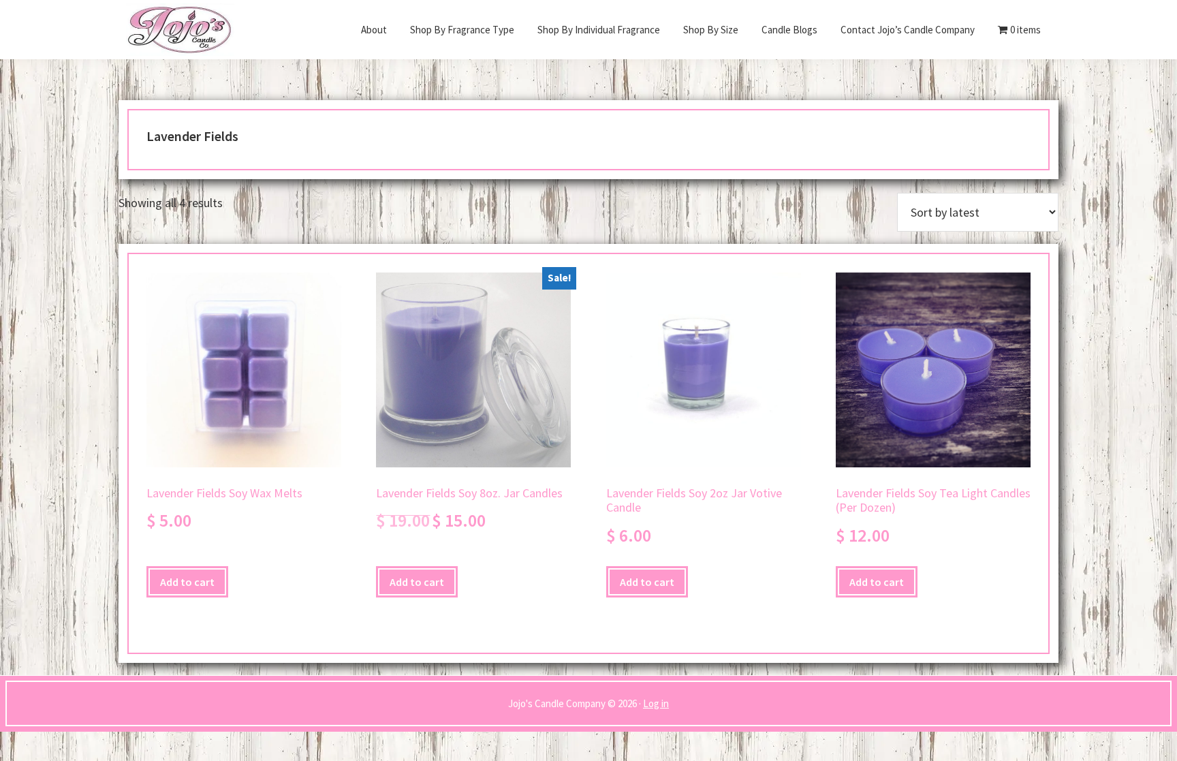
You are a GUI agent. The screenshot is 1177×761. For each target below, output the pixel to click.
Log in (656, 703)
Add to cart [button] (187, 582)
